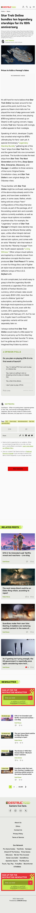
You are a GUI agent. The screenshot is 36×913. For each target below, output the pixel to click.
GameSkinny (24, 858)
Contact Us (18, 830)
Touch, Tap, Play (8, 864)
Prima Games (25, 852)
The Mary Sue (24, 861)
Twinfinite (20, 849)
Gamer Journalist (12, 858)
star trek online (5, 423)
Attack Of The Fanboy (12, 852)
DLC (7, 421)
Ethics (18, 826)
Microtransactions (22, 421)
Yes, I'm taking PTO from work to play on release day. (19, 368)
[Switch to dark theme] (30, 7)
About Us (18, 822)
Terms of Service (13, 703)
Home (3, 11)
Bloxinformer (28, 864)
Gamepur (28, 849)
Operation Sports (12, 861)
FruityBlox (18, 864)
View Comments (18, 469)
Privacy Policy (23, 703)
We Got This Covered (21, 855)
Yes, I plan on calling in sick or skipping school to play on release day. (17, 375)
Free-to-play (13, 421)
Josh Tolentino (9, 40)
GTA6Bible (17, 867)
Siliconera (9, 855)
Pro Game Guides (9, 849)
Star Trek (31, 421)
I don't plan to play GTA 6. (14, 385)
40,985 (20, 787)
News (8, 11)
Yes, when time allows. (13, 381)
